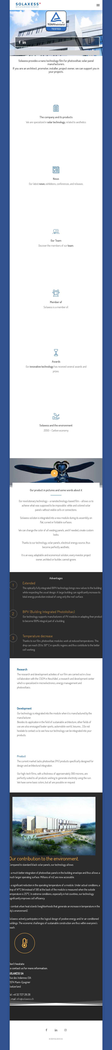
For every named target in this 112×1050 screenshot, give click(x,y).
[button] (98, 5)
